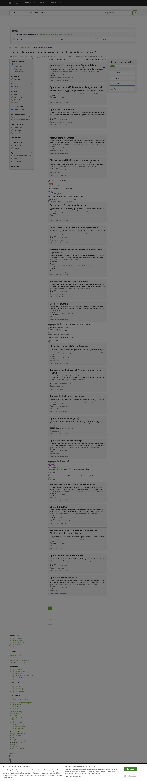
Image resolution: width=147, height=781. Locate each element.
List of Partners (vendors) (72, 776)
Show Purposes (130, 776)
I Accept (130, 769)
